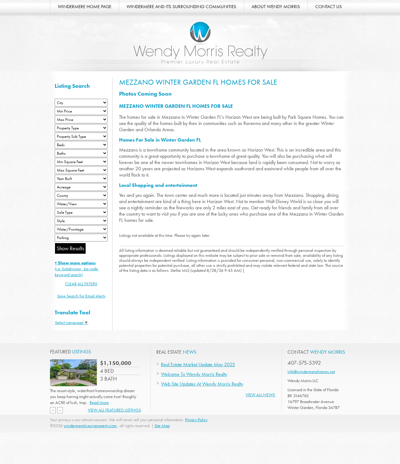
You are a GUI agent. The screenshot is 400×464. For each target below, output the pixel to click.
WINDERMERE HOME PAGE (84, 6)
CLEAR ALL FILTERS (81, 284)
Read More (99, 402)
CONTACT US (328, 6)
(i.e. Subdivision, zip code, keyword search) (77, 268)
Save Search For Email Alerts (81, 296)
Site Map (162, 425)
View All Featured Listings (114, 410)
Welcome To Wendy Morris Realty (194, 374)
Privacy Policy (196, 419)
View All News (260, 394)
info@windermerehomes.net (311, 371)
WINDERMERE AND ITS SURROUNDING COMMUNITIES (181, 6)
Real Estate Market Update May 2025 (198, 364)
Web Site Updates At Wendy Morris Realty (202, 384)
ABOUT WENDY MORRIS (276, 6)
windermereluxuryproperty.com (91, 425)
